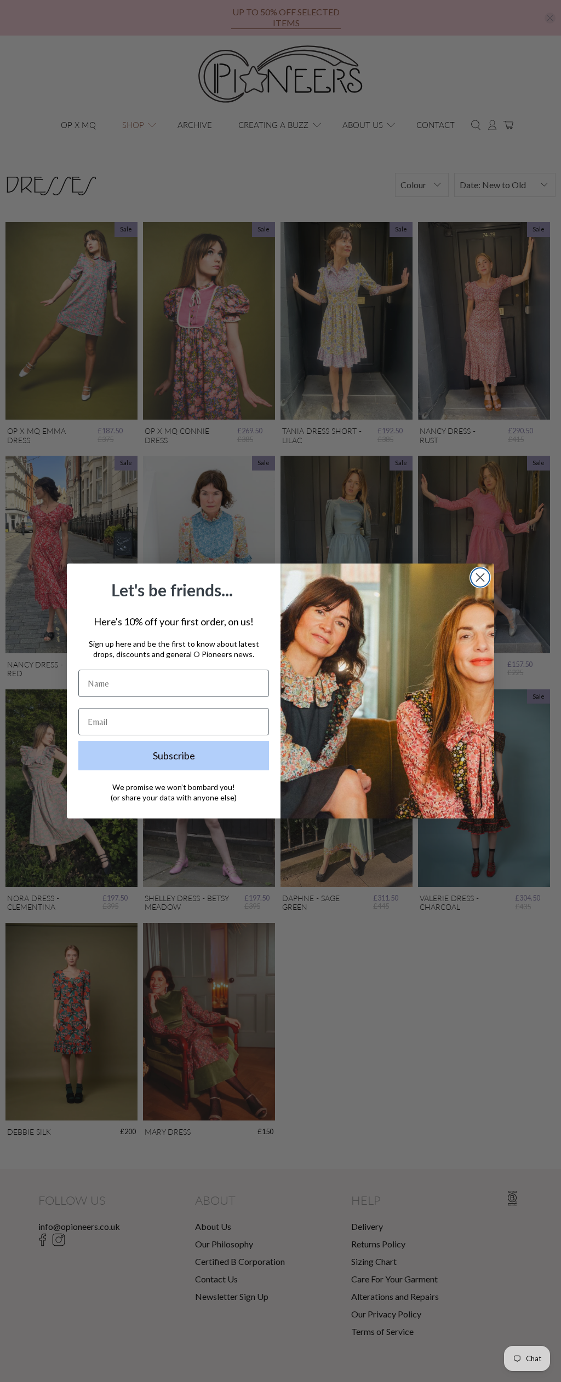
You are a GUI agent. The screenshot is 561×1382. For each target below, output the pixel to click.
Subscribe (174, 756)
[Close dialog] (480, 577)
